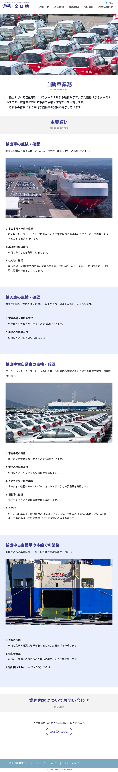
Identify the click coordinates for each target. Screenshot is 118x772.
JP (107, 2)
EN (111, 2)
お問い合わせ (60, 731)
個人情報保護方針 (18, 763)
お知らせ (44, 7)
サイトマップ (72, 763)
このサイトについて (46, 763)
